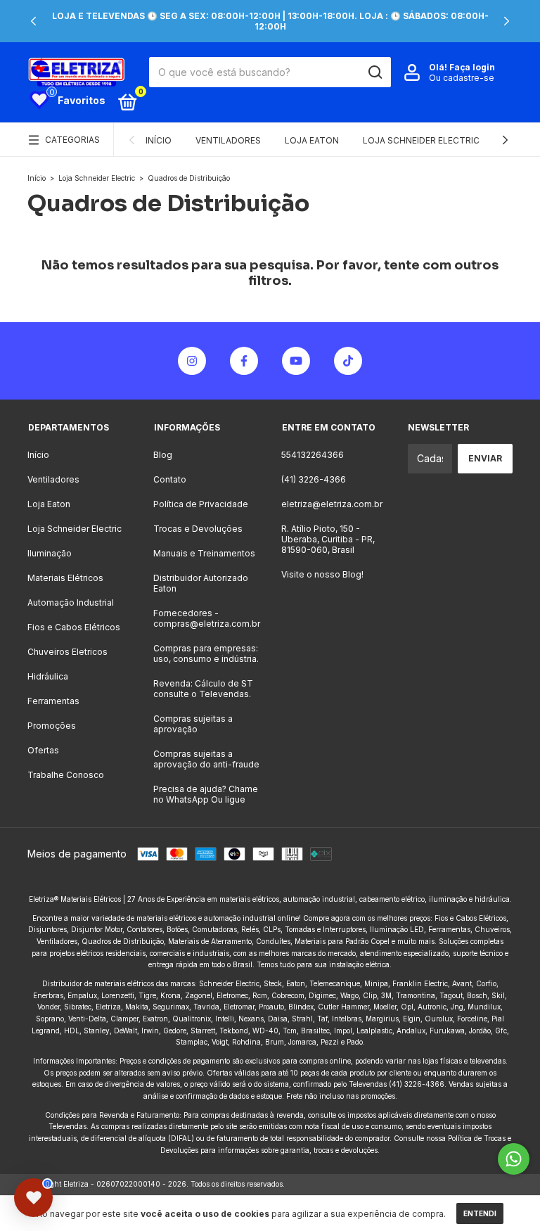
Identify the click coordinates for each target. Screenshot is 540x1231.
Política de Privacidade (200, 504)
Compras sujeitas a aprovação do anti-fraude (206, 759)
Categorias (72, 139)
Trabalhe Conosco (65, 775)
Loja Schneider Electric (421, 140)
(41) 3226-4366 (313, 479)
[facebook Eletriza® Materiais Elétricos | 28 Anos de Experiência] (244, 361)
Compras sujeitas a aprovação (193, 723)
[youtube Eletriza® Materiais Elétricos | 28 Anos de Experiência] (296, 361)
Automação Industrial (70, 602)
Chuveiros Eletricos (67, 651)
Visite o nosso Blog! (322, 574)
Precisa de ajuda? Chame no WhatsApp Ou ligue (205, 794)
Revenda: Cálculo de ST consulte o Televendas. (203, 688)
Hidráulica (47, 676)
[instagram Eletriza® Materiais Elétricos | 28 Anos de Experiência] (192, 361)
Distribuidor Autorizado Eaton (200, 583)
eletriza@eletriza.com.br (331, 504)
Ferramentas (53, 701)
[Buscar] (374, 72)
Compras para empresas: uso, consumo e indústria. (206, 653)
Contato (169, 479)
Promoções (51, 725)
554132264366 (312, 454)
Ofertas (43, 750)
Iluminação (49, 553)
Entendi (479, 1213)
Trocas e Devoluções (198, 528)
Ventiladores (228, 140)
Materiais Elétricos (65, 578)
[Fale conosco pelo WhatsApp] (513, 1159)
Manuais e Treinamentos (204, 553)
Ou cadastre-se (461, 77)
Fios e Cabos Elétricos (73, 627)
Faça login (472, 67)
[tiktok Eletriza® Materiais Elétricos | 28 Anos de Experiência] (348, 361)
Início (159, 140)
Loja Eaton (312, 140)
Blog (162, 454)
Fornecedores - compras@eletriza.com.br (206, 618)
